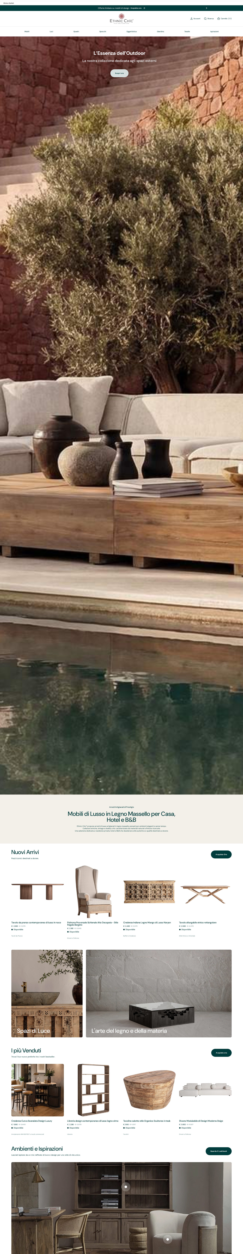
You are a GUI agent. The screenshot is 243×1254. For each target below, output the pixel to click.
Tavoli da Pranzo (17, 936)
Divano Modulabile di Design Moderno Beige (201, 1120)
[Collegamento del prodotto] (37, 892)
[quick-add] (19, 912)
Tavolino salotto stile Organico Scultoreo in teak (146, 1120)
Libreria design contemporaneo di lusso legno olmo (92, 1120)
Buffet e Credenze (129, 936)
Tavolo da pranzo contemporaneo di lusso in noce (36, 922)
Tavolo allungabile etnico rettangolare (197, 922)
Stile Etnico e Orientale (187, 936)
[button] (195, 18)
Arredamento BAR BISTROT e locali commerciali (27, 1134)
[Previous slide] (36, 8)
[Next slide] (206, 8)
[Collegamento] (47, 993)
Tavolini (126, 1134)
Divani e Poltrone (73, 938)
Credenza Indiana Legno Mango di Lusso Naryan (147, 922)
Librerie (69, 1134)
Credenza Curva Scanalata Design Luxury (31, 1120)
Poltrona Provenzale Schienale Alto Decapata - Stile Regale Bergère (92, 923)
